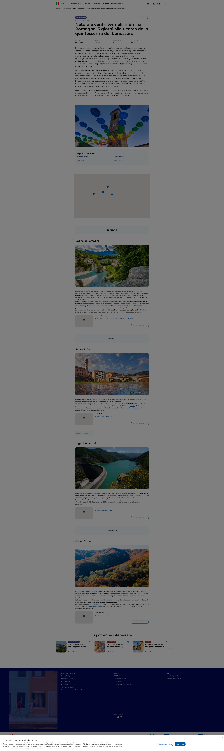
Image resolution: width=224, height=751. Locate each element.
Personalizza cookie (165, 744)
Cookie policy (70, 748)
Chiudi (221, 737)
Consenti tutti (180, 744)
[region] (112, 743)
